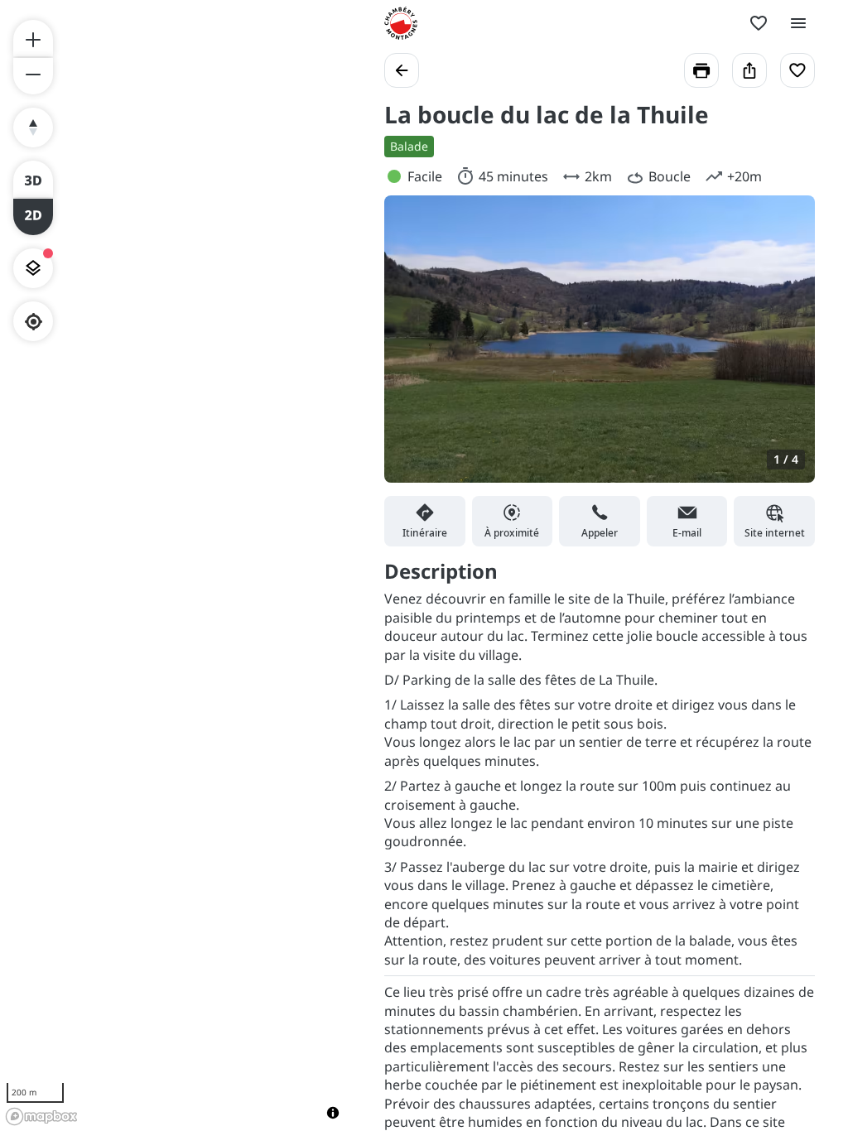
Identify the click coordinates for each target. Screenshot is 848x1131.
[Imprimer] (701, 70)
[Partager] (749, 70)
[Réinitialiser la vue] (33, 127)
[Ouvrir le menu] (798, 23)
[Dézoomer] (33, 76)
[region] (175, 565)
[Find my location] (34, 322)
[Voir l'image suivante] (785, 348)
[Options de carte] (33, 268)
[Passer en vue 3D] (33, 179)
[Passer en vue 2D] (33, 217)
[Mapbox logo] (41, 1116)
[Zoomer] (33, 38)
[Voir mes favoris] (758, 23)
